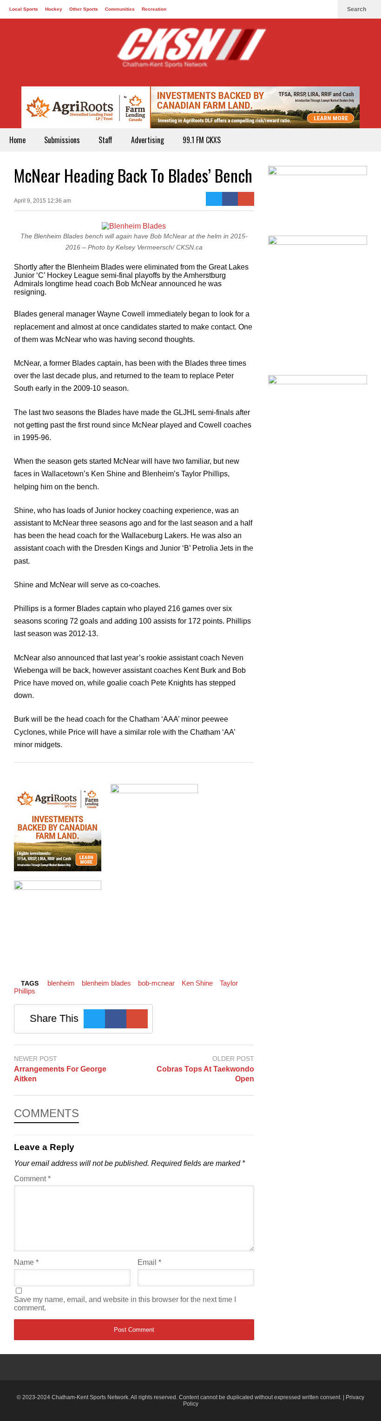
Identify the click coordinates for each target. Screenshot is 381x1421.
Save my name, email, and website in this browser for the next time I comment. (125, 1304)
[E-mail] (246, 199)
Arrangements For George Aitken (60, 1074)
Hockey (53, 9)
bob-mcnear (156, 983)
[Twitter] (311, 9)
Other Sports (83, 9)
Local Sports (23, 9)
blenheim (61, 983)
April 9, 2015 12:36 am (42, 200)
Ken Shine (197, 983)
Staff (105, 139)
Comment (32, 1179)
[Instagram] (326, 9)
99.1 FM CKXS (202, 139)
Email (149, 1262)
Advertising (147, 139)
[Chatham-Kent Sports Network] (190, 52)
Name (26, 1262)
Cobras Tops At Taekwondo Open (205, 1074)
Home (17, 139)
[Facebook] (296, 9)
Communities (120, 9)
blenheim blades (106, 983)
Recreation (154, 9)
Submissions (62, 139)
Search (357, 9)
